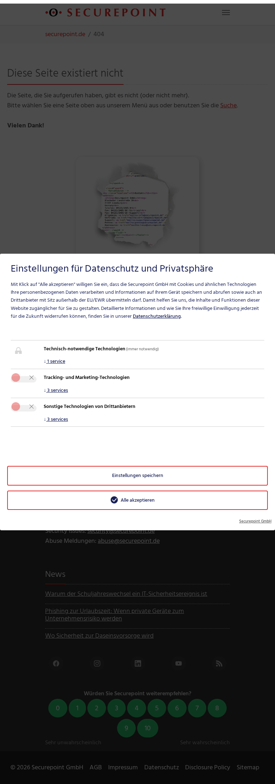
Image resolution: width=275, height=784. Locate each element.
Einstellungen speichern (137, 475)
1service (54, 361)
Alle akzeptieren (138, 500)
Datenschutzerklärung (157, 316)
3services (56, 390)
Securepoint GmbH (255, 521)
